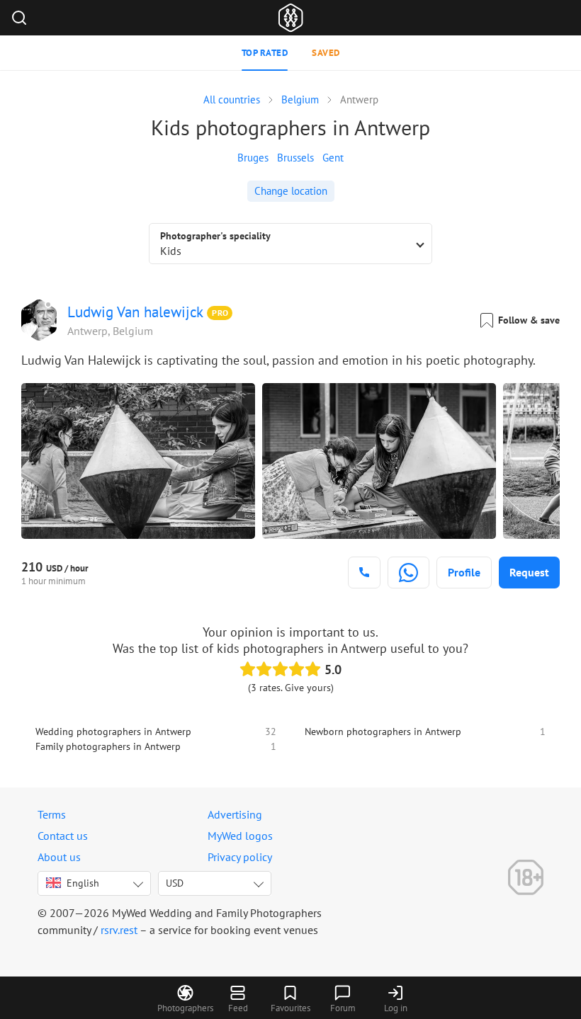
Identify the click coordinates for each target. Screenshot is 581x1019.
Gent (333, 157)
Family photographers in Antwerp (108, 746)
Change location (290, 191)
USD (175, 883)
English (83, 883)
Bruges (253, 157)
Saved (326, 53)
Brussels (295, 157)
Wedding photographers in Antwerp (113, 731)
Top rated (265, 53)
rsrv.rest (119, 930)
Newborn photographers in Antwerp (383, 731)
